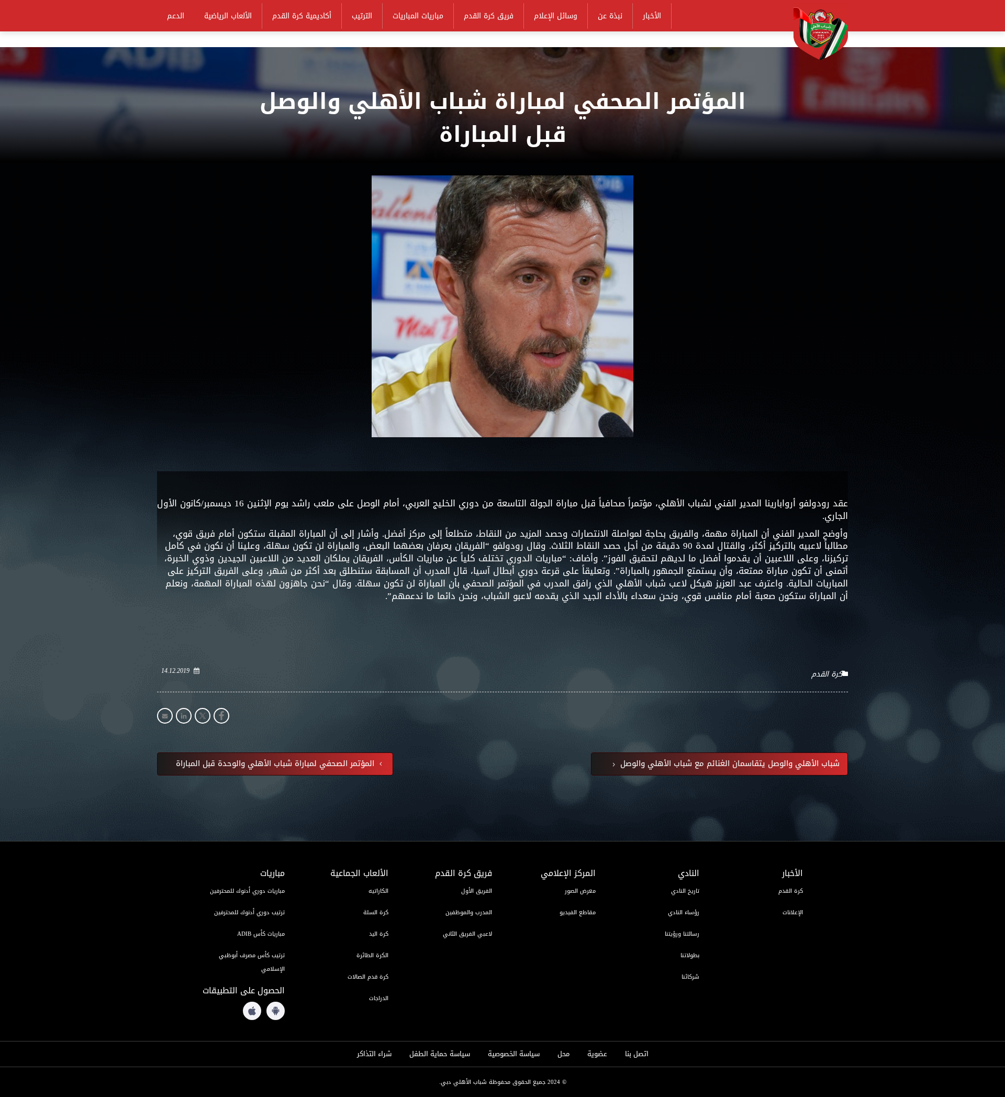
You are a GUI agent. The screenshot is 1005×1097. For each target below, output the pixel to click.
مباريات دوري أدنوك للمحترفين (247, 890)
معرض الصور (580, 890)
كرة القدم (826, 674)
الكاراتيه (378, 890)
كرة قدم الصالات (368, 976)
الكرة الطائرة (372, 955)
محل (563, 1054)
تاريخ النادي (685, 890)
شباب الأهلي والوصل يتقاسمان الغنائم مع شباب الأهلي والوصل (729, 764)
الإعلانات (793, 912)
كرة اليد (378, 933)
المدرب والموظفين (468, 912)
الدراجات (378, 998)
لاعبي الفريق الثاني (467, 933)
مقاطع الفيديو (578, 912)
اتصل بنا (637, 1054)
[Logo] (814, 32)
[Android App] (275, 1011)
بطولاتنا (689, 955)
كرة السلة (375, 912)
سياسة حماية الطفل (439, 1054)
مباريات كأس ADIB (261, 933)
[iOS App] (252, 1011)
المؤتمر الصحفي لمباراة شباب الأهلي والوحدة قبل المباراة (276, 764)
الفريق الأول (476, 890)
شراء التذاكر (374, 1054)
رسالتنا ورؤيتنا (682, 933)
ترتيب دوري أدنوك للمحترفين (249, 912)
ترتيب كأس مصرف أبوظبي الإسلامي (252, 962)
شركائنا (690, 976)
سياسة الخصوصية (514, 1054)
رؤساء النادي (683, 912)
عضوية (597, 1054)
